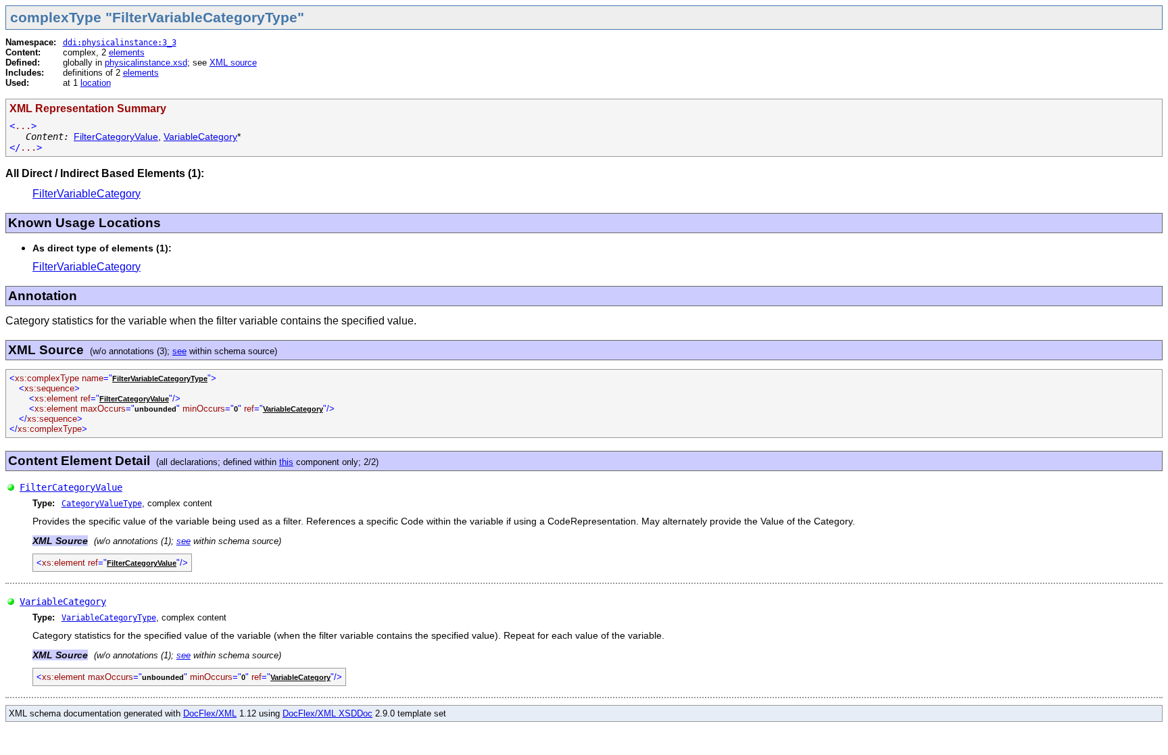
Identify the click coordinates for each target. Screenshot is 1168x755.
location (95, 83)
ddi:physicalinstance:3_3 (119, 42)
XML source (233, 62)
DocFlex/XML (210, 713)
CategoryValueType (102, 503)
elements (127, 52)
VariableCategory (200, 136)
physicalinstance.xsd (146, 62)
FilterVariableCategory (86, 193)
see (179, 351)
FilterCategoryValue (116, 136)
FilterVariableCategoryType (160, 378)
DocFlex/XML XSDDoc (327, 713)
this (286, 462)
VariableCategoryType (109, 618)
